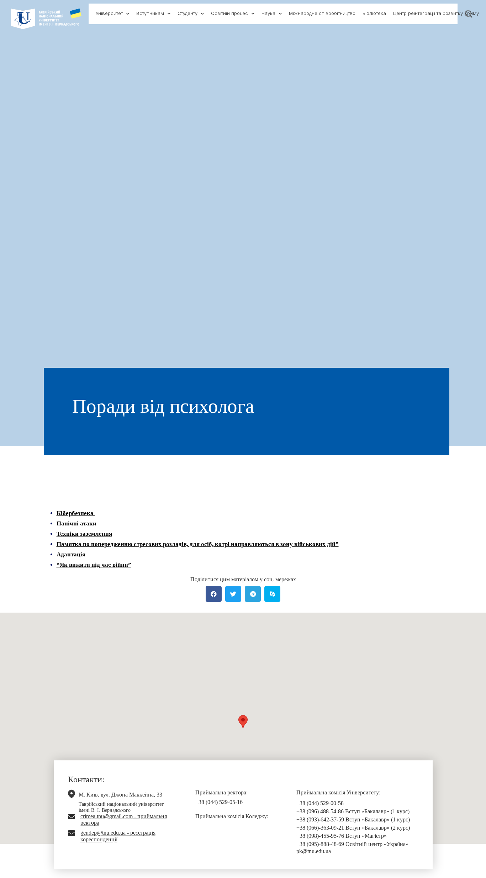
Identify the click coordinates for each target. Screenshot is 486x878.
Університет (109, 13)
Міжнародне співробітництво (322, 13)
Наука (268, 13)
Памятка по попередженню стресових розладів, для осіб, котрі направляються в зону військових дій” (198, 544)
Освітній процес (229, 13)
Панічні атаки (76, 523)
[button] (243, 721)
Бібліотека (374, 13)
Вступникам (150, 13)
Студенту (187, 13)
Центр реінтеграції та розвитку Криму (436, 13)
